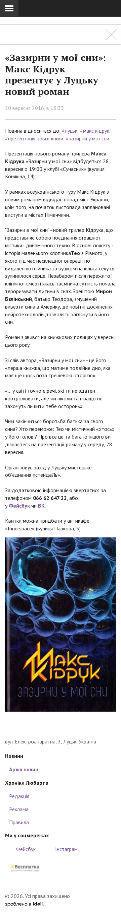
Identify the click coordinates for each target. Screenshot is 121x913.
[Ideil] (24, 903)
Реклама (19, 809)
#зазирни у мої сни (87, 138)
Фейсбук (19, 505)
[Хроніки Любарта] (60, 727)
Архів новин (23, 769)
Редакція (19, 796)
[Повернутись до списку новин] (111, 34)
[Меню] (9, 8)
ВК (41, 505)
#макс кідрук (94, 130)
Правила (19, 822)
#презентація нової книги (34, 138)
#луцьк (69, 130)
